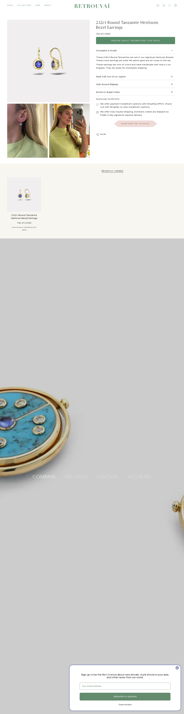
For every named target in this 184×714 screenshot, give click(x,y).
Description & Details (106, 50)
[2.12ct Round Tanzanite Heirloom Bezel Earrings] (24, 194)
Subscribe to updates (125, 696)
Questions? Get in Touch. (135, 124)
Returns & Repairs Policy (108, 92)
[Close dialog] (177, 668)
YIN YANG (76, 476)
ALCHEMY (139, 476)
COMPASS (44, 476)
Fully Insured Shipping (107, 84)
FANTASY (107, 476)
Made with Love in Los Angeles (111, 76)
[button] (10, 5)
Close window (125, 705)
